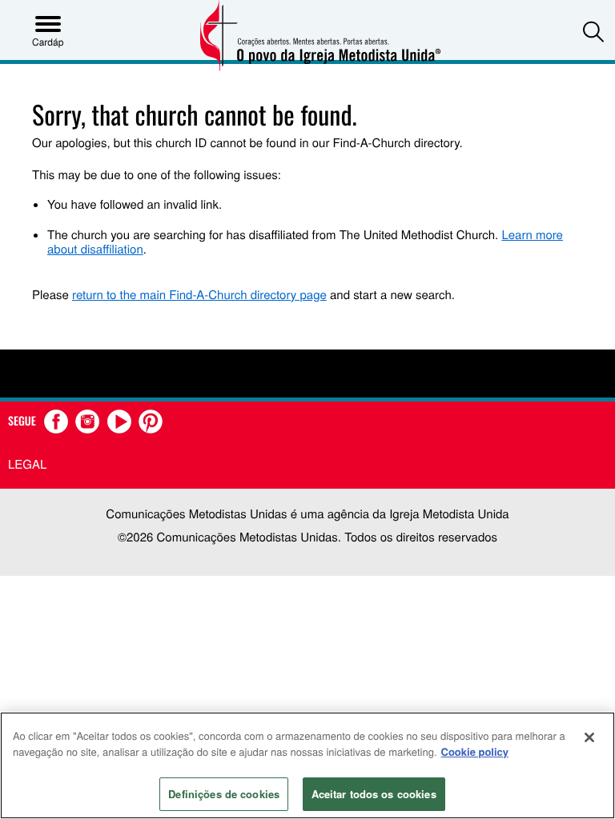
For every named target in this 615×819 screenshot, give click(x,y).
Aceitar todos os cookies (374, 793)
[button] (593, 31)
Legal (27, 464)
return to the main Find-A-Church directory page (199, 294)
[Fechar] (589, 737)
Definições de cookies (223, 793)
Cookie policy (475, 751)
